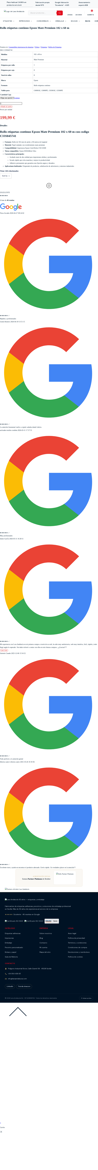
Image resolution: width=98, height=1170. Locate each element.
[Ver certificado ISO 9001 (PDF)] (14, 921)
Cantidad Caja (5, 95)
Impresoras (9, 938)
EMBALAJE (60, 21)
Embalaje (8, 943)
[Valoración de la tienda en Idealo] (52, 921)
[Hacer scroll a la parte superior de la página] (18, 1020)
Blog (87, 21)
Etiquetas (44, 47)
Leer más (4, 650)
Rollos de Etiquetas (54, 47)
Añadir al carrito (6, 106)
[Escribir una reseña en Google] (11, 210)
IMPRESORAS (24, 21)
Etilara (37, 47)
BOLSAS (74, 21)
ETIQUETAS (7, 21)
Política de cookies (75, 957)
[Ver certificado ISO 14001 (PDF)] (33, 921)
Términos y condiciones (77, 943)
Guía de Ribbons (11, 957)
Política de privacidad (76, 938)
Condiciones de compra (77, 947)
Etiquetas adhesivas (13, 933)
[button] (18, 4)
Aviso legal (72, 933)
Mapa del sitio (45, 952)
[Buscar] (60, 13)
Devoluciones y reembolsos (79, 952)
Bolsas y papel (10, 952)
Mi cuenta (43, 947)
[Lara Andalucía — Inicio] (24, 901)
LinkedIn (10, 986)
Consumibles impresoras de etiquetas (21, 47)
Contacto (43, 943)
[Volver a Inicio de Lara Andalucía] (14, 13)
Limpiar (17, 98)
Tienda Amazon (24, 986)
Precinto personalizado (14, 947)
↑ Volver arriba (86, 998)
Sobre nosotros (46, 933)
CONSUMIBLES (43, 21)
